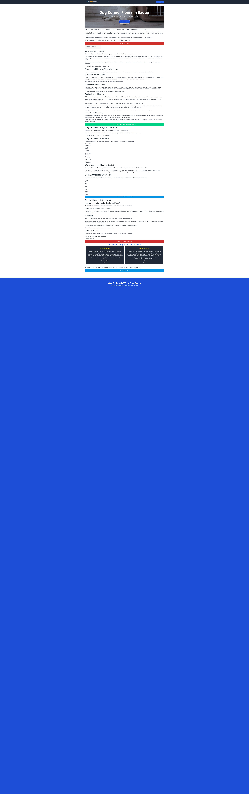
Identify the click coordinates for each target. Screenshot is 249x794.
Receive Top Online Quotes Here (124, 241)
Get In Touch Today (124, 43)
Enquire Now (124, 274)
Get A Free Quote (124, 270)
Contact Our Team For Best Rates (124, 197)
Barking (92, 238)
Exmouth (87, 238)
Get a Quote (124, 22)
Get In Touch (160, 2)
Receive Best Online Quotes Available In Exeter (124, 124)
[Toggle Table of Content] (98, 47)
